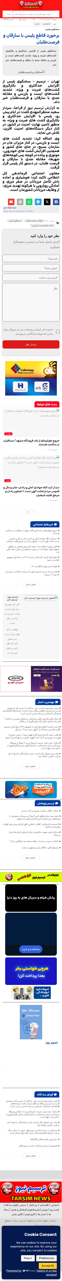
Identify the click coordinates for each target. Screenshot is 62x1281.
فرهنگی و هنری (18, 1209)
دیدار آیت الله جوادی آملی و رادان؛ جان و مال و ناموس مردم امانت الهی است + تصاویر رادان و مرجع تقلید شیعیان (31, 491)
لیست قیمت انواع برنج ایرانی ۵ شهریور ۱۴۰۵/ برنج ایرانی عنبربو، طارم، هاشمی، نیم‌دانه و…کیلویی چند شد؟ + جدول (32, 728)
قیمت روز (54, 1209)
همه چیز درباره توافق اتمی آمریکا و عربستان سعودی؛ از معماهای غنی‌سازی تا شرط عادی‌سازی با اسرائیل (35, 817)
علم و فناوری (34, 1209)
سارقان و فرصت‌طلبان (34, 220)
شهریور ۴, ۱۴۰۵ (53, 450)
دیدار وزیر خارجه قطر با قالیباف (43, 1139)
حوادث (8, 434)
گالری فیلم (30, 1214)
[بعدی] (27, 512)
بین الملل (33, 1205)
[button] (56, 202)
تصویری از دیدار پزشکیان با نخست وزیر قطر (38, 1145)
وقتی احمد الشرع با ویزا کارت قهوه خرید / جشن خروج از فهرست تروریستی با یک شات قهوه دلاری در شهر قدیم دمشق (33, 736)
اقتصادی (44, 1205)
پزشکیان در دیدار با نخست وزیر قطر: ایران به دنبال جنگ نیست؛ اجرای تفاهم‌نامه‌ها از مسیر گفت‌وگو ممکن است (33, 1131)
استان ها (42, 1214)
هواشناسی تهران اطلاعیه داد (44, 566)
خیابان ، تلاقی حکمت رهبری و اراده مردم (40, 810)
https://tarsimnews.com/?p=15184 (18, 211)
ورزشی (45, 1209)
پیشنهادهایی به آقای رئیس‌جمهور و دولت (40, 847)
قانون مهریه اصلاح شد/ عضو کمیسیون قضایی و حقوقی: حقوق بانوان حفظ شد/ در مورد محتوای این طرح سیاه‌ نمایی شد (32, 549)
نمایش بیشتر (31, 584)
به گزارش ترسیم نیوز (43, 108)
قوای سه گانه (11, 1205)
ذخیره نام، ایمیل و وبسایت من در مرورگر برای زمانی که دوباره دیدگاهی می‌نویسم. (28, 331)
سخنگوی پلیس (15, 220)
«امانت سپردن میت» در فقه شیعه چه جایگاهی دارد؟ (34, 841)
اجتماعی (47, 24)
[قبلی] (33, 512)
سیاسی (22, 1205)
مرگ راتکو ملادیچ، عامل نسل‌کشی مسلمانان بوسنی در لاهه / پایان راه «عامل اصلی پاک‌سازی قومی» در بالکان (33, 720)
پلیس (37, 24)
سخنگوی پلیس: (52, 29)
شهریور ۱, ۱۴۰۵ (53, 500)
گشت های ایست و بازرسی (42, 225)
